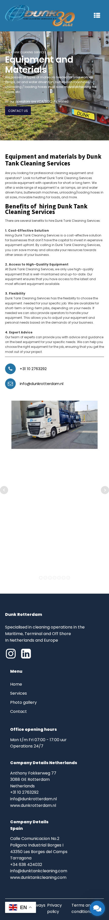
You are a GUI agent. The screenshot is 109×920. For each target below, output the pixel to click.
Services (18, 693)
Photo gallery (23, 702)
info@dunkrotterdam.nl (41, 383)
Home (16, 684)
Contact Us (18, 111)
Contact (19, 711)
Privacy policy (54, 908)
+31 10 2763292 (33, 368)
